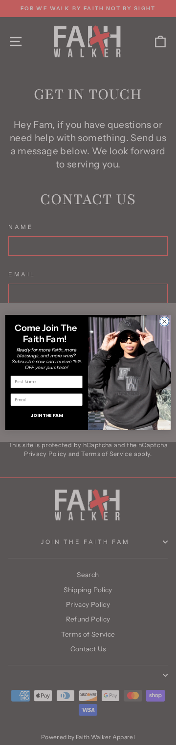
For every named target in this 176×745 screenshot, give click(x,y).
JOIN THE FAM (46, 415)
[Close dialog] (164, 321)
